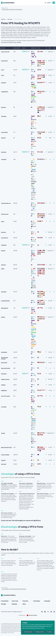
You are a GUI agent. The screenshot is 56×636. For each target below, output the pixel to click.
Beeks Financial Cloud (6, 447)
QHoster (3, 317)
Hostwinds (3, 152)
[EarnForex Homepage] (8, 3)
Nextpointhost (4, 308)
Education (14, 604)
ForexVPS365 (4, 132)
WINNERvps (4, 390)
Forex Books (36, 601)
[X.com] (48, 611)
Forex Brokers (4, 601)
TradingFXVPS (4, 91)
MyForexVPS (4, 362)
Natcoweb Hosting (5, 368)
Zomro (2, 221)
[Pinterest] (45, 611)
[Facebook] (51, 611)
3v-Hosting (3, 406)
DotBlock (3, 385)
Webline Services (5, 379)
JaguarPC (3, 460)
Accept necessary (28, 631)
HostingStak (4, 352)
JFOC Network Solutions (4, 358)
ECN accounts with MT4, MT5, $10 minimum (12, 9)
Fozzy (2, 69)
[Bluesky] (54, 611)
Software (3, 604)
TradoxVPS (3, 159)
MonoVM (3, 250)
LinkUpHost (4, 245)
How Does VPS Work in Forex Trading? (11, 42)
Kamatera (3, 107)
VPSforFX (3, 265)
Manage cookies (40, 631)
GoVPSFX (3, 138)
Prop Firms (25, 601)
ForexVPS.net (4, 60)
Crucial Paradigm (5, 454)
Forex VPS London (5, 396)
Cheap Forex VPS (5, 51)
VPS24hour (3, 116)
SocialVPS (3, 82)
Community (47, 601)
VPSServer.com (4, 214)
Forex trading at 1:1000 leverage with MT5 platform (14, 589)
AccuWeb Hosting (5, 300)
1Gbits (2, 268)
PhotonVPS (3, 373)
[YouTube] (42, 611)
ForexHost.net (4, 237)
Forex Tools (15, 601)
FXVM (2, 75)
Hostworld (3, 464)
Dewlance (3, 232)
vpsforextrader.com (6, 203)
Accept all (49, 631)
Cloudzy (3, 433)
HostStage (3, 291)
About (24, 604)
